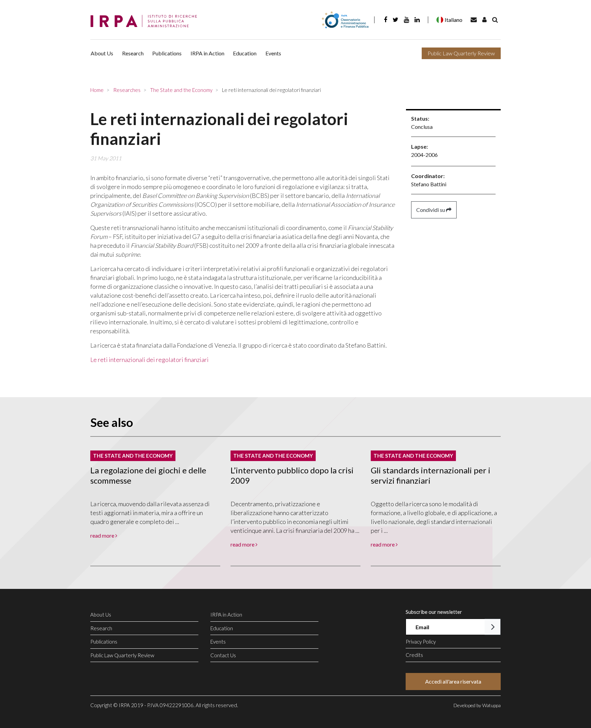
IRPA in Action (207, 53)
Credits (414, 655)
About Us (102, 53)
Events (273, 53)
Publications (167, 53)
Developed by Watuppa (477, 705)
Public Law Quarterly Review (461, 53)
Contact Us (223, 655)
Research (133, 53)
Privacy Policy (421, 641)
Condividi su (431, 209)
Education (245, 53)
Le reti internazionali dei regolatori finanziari (149, 359)
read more (102, 535)
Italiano (453, 19)
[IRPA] (146, 21)
